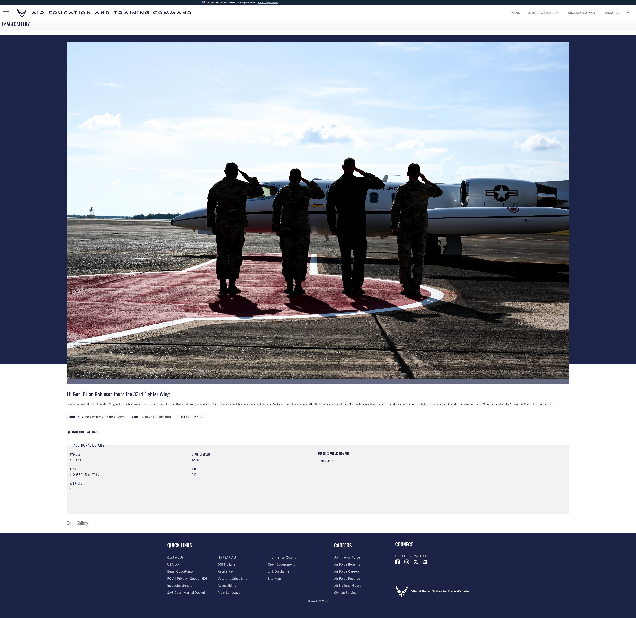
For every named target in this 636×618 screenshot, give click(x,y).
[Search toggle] (628, 13)
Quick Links (179, 545)
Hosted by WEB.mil (318, 601)
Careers (343, 545)
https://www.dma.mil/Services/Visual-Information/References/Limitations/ (423, 472)
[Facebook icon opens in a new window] (397, 561)
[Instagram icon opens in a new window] (406, 561)
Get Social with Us (411, 556)
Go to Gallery (77, 522)
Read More (325, 461)
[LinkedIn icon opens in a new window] (425, 561)
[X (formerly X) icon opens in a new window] (415, 561)
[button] (269, 2)
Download (77, 432)
